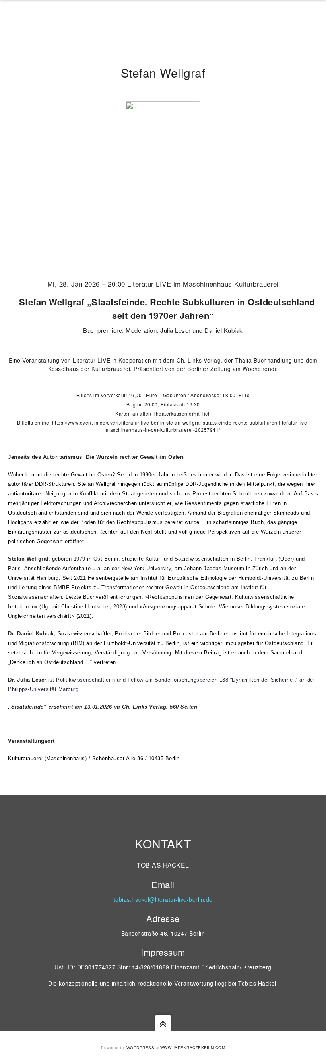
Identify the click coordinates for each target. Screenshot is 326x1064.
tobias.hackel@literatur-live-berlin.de (163, 899)
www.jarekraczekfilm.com (192, 1047)
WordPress (140, 1047)
